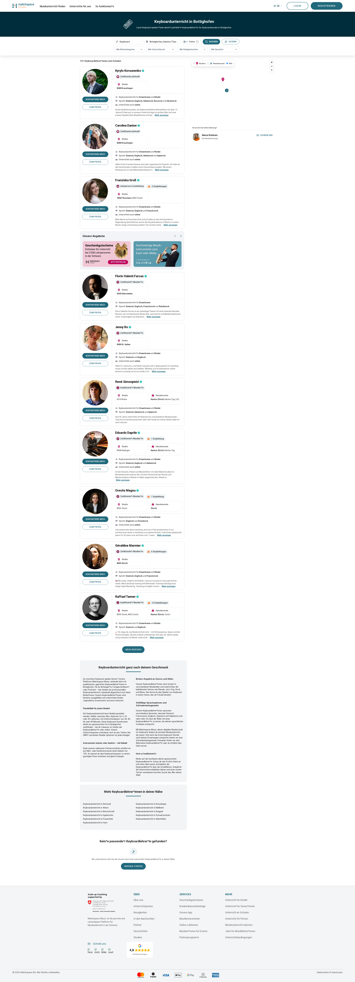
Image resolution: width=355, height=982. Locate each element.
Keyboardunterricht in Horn (95, 822)
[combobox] (129, 41)
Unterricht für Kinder (236, 899)
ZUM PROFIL (95, 107)
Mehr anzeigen (133, 649)
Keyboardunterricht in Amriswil (97, 804)
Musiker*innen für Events (193, 931)
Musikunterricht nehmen (238, 924)
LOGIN (297, 6)
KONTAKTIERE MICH (95, 99)
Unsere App (185, 912)
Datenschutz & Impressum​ (330, 972)
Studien (138, 937)
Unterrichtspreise (143, 906)
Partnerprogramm (189, 937)
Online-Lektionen (188, 924)
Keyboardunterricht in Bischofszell (98, 811)
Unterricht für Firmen (236, 918)
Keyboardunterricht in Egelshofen (98, 815)
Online (192, 42)
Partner (138, 924)
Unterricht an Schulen (237, 912)
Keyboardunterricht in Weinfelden (151, 819)
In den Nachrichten (144, 918)
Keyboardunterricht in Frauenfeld (98, 819)
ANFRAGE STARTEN (133, 866)
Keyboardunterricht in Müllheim (150, 807)
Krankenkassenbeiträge (192, 906)
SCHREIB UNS (266, 135)
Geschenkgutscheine (191, 899)
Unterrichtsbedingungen (238, 937)
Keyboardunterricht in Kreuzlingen (151, 804)
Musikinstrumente (189, 918)
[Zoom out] (272, 66)
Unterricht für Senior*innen (240, 906)
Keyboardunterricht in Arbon (96, 807)
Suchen (213, 41)
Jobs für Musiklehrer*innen (240, 931)
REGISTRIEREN (326, 6)
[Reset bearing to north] (272, 70)
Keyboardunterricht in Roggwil (149, 811)
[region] (232, 91)
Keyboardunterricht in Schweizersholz (153, 815)
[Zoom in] (272, 62)
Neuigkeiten (140, 912)
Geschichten (141, 931)
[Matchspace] (23, 5)
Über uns (138, 899)
